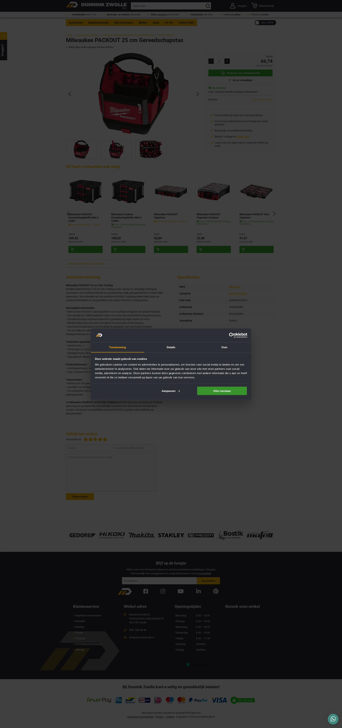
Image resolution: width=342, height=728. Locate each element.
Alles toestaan (222, 390)
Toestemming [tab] (117, 347)
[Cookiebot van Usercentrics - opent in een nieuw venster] (231, 335)
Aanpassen (168, 390)
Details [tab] (171, 347)
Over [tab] (224, 347)
